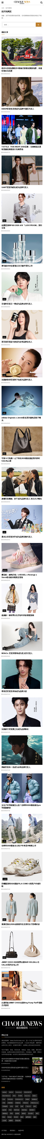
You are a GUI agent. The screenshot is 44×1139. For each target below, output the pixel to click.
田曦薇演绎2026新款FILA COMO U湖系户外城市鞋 (21, 884)
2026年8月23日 (6, 580)
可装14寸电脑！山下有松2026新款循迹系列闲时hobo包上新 (21, 459)
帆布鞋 (5, 570)
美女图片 (30, 1113)
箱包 (4, 454)
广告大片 (28, 1106)
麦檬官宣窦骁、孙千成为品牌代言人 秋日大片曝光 (22, 498)
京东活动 (10, 1099)
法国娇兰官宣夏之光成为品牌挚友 (15, 729)
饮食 (4, 63)
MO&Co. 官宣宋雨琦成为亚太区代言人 (17, 653)
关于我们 (4, 1130)
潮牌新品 (5, 1113)
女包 (11, 1106)
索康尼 (24, 1113)
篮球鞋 (17, 1113)
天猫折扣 (17, 1103)
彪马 (35, 1106)
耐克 (37, 1113)
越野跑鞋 (28, 1117)
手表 (10, 1110)
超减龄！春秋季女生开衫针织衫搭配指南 (18, 615)
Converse (18, 1092)
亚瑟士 (34, 1095)
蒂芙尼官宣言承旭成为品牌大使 (14, 691)
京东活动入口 (19, 1099)
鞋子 (4, 998)
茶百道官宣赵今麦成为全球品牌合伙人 (17, 341)
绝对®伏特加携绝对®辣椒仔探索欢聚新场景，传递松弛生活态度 (22, 69)
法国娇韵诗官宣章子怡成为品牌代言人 (17, 379)
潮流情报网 (17, 1134)
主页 (3, 8)
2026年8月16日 (6, 810)
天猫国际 (10, 1103)
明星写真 (16, 1110)
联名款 (9, 1117)
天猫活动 (25, 1103)
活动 (4, 142)
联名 (4, 1117)
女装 (16, 1106)
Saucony (27, 1095)
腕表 (22, 1117)
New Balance (6, 1095)
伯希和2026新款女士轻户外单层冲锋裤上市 (19, 845)
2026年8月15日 (6, 927)
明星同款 (24, 1110)
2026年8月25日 (6, 306)
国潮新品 (34, 1099)
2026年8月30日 (6, 73)
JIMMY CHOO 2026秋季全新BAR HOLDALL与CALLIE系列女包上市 (20, 963)
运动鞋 (5, 879)
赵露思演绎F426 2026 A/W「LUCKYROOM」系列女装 (22, 226)
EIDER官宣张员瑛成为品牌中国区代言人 (18, 108)
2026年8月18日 (6, 694)
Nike (14, 1095)
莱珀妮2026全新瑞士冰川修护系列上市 (17, 265)
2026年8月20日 (6, 656)
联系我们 (12, 1130)
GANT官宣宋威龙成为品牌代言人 (15, 187)
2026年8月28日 (6, 111)
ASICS (11, 1092)
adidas (4, 1092)
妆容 (4, 261)
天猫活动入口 (34, 1103)
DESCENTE (27, 1092)
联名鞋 (16, 1117)
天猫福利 (5, 1106)
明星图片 (32, 1110)
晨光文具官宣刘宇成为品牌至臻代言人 (17, 536)
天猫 (4, 1103)
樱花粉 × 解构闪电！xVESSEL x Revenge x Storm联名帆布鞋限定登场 (19, 576)
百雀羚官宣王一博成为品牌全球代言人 (17, 303)
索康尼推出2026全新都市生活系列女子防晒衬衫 (21, 924)
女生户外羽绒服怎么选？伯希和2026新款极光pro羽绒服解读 (21, 806)
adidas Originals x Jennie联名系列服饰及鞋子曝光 (21, 419)
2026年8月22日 (6, 618)
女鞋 (22, 1106)
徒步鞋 (4, 1110)
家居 (4, 762)
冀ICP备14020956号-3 (8, 1134)
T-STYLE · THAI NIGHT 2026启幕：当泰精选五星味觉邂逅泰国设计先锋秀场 (21, 148)
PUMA (20, 1095)
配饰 (4, 686)
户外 (4, 841)
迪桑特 (11, 1120)
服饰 (4, 104)
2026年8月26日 (6, 190)
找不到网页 (9, 8)
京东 (4, 1099)
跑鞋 (35, 1117)
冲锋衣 (27, 1099)
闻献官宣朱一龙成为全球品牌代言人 (16, 767)
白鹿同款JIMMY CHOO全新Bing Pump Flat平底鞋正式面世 (22, 1004)
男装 (11, 1113)
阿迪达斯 (17, 1120)
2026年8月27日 (6, 152)
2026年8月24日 (6, 502)
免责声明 (21, 1130)
